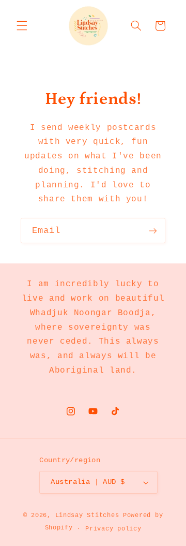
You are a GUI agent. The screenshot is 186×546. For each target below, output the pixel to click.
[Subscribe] (153, 230)
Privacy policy (113, 528)
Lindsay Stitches (87, 515)
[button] (22, 26)
